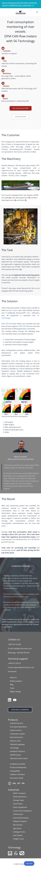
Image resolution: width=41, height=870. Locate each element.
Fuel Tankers (18, 835)
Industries (13, 789)
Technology (14, 748)
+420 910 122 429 (14, 644)
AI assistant (12, 671)
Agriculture (17, 828)
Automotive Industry (21, 818)
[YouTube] (14, 700)
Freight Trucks (18, 839)
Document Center (16, 778)
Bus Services (17, 825)
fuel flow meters (11, 310)
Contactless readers (17, 734)
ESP (18, 783)
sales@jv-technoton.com (22, 648)
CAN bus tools (15, 741)
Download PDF (20, 117)
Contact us (14, 639)
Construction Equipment (22, 811)
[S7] (16, 853)
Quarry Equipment (20, 807)
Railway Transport (20, 821)
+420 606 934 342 (23, 653)
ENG (14, 783)
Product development (18, 767)
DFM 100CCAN (23, 326)
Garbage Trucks (19, 832)
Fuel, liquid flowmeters (18, 727)
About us (13, 677)
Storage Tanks (18, 800)
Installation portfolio (17, 764)
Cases (12, 688)
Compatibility (15, 771)
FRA (23, 783)
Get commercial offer (21, 108)
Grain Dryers (18, 804)
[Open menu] (37, 12)
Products (13, 719)
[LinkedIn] (9, 700)
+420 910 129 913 (14, 663)
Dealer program (16, 681)
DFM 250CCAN (6, 324)
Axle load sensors (16, 737)
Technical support (18, 658)
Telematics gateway (17, 744)
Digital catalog (15, 691)
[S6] (22, 853)
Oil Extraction (18, 814)
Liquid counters (16, 730)
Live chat (29, 863)
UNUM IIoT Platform (17, 751)
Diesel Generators (20, 797)
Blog (11, 684)
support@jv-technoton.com (23, 667)
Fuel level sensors (16, 723)
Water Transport (19, 793)
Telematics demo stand (18, 758)
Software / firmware (17, 774)
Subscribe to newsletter (20, 710)
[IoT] (10, 853)
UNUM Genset (15, 755)
